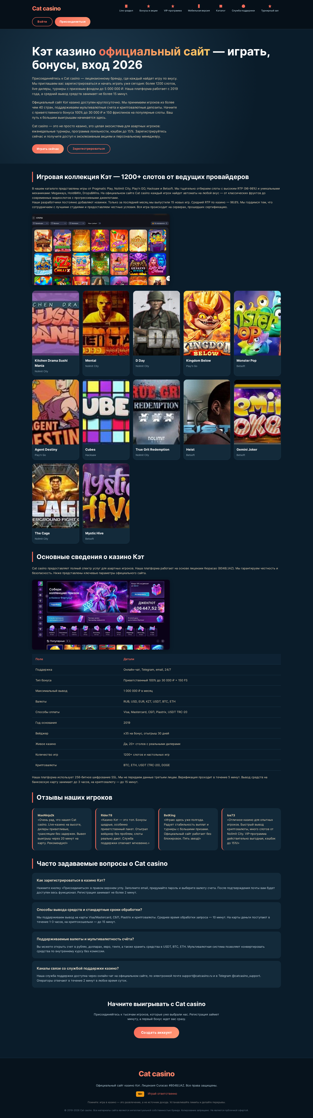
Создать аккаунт (156, 1032)
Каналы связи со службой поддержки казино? (78, 968)
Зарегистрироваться (89, 148)
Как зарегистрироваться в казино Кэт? (71, 880)
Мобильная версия (199, 10)
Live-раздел (126, 10)
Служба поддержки (243, 10)
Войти (42, 21)
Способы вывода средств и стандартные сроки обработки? (89, 909)
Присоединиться (73, 21)
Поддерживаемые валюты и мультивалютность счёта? (85, 939)
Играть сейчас (48, 149)
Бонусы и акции (148, 10)
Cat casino (46, 8)
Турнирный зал (270, 10)
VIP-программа (173, 10)
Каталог (221, 10)
